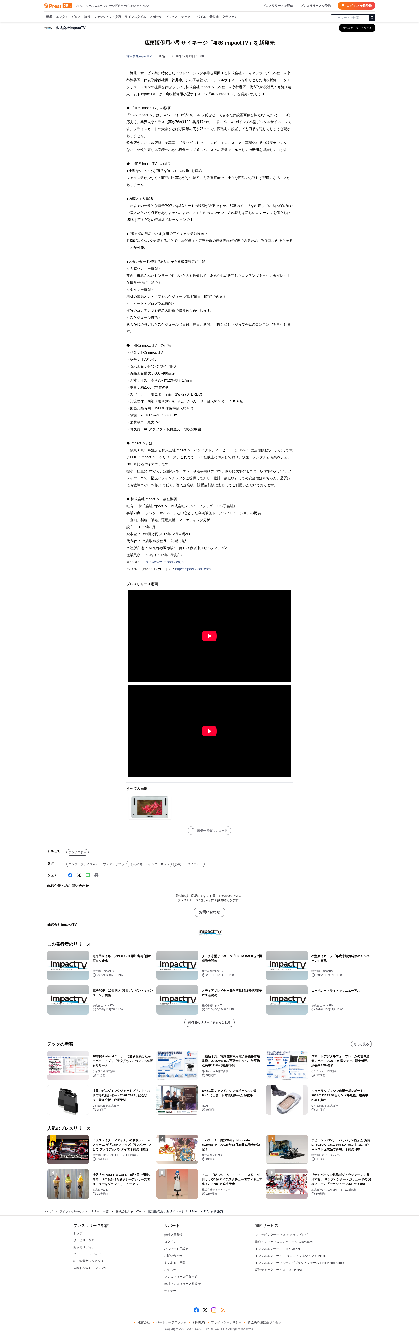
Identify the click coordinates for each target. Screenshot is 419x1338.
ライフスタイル (135, 17)
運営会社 (144, 1322)
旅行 (87, 17)
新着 (49, 17)
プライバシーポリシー (226, 1322)
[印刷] (96, 875)
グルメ (76, 17)
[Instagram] (213, 1310)
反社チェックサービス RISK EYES (278, 1269)
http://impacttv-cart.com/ (193, 569)
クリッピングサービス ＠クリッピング (281, 1235)
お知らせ (170, 1269)
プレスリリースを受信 (315, 5)
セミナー (170, 1290)
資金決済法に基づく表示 (264, 1322)
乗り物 (214, 17)
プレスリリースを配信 (278, 5)
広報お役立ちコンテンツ (90, 1268)
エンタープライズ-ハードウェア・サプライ (97, 864)
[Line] (88, 875)
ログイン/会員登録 (359, 5)
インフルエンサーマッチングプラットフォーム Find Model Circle (299, 1262)
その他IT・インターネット (151, 864)
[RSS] (222, 1310)
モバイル (200, 17)
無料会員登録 (173, 1235)
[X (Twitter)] (79, 875)
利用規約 (199, 1322)
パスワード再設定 (176, 1248)
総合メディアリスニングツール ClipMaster (284, 1241)
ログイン (170, 1241)
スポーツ (156, 17)
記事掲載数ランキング (88, 1261)
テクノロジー (77, 852)
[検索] (372, 17)
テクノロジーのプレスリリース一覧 (84, 1211)
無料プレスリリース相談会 (182, 1283)
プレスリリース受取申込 (181, 1276)
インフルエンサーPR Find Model (277, 1248)
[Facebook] (70, 875)
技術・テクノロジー (189, 864)
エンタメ (62, 17)
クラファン (229, 17)
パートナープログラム (171, 1322)
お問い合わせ (209, 912)
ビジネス (171, 17)
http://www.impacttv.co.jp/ (165, 562)
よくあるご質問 (174, 1262)
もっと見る (361, 1044)
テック (185, 17)
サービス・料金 (84, 1240)
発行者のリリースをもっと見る (209, 1022)
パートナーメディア (87, 1254)
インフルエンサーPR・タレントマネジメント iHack (290, 1255)
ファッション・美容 (107, 17)
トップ (48, 1211)
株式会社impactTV (139, 56)
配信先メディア (84, 1247)
